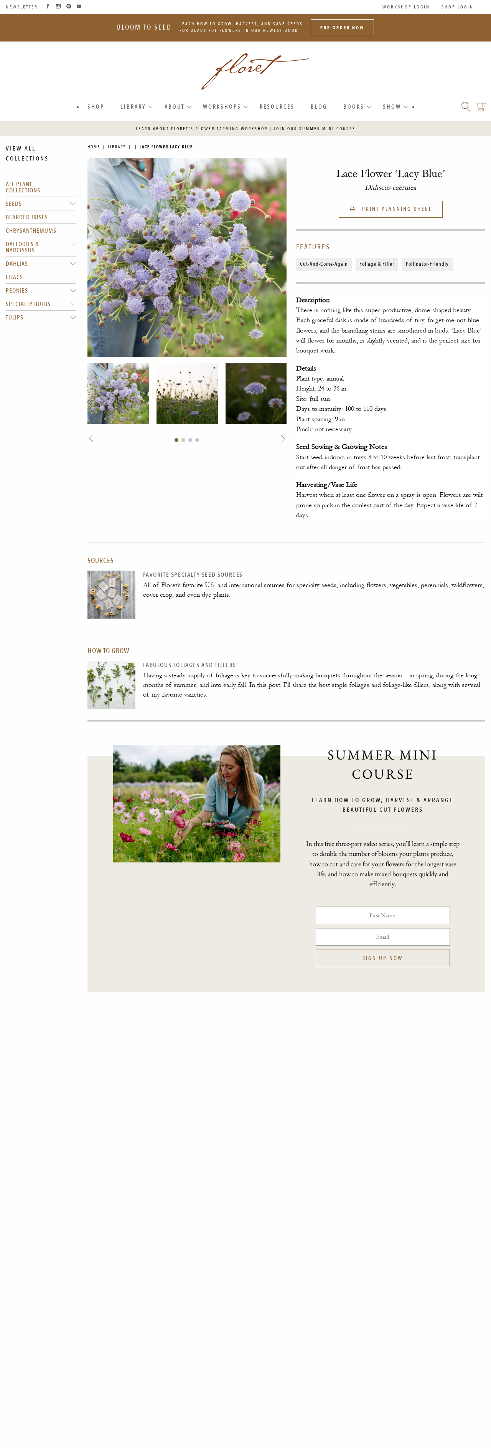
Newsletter (22, 7)
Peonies (17, 290)
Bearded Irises (27, 217)
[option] (118, 393)
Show (392, 107)
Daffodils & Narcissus (22, 247)
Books (353, 107)
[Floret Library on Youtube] (79, 7)
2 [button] (183, 440)
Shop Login (458, 7)
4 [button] (197, 440)
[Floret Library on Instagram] (58, 7)
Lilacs (14, 277)
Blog (319, 107)
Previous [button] (92, 439)
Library (133, 107)
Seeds (14, 204)
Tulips (14, 317)
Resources (277, 107)
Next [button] (281, 439)
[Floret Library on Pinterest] (68, 7)
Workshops (222, 107)
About (175, 107)
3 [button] (190, 440)
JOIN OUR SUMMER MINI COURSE (315, 129)
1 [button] (176, 440)
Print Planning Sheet (396, 209)
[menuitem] (96, 107)
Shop (95, 107)
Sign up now (382, 958)
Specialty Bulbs (28, 304)
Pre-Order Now (342, 28)
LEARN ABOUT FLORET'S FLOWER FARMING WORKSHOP (202, 129)
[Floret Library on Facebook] (48, 7)
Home (93, 147)
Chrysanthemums (31, 231)
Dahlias (17, 264)
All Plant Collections (23, 187)
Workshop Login (406, 7)
